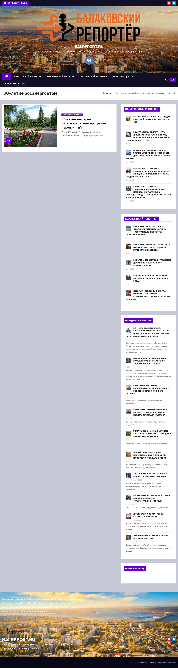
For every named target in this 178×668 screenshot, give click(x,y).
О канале (137, 662)
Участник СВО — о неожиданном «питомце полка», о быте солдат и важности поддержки (152, 434)
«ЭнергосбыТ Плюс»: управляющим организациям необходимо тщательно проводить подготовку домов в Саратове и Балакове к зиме (148, 192)
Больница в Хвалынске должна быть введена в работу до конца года (151, 278)
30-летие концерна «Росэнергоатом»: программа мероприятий (84, 123)
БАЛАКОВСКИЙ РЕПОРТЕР (61, 76)
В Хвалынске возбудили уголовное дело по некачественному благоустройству (152, 263)
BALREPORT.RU (89, 46)
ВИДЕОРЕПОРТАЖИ (15, 83)
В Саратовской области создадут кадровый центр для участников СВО (151, 119)
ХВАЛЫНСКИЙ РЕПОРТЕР (94, 76)
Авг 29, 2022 (71, 131)
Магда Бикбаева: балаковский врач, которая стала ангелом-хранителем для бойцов (149, 361)
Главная (107, 93)
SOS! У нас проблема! (124, 76)
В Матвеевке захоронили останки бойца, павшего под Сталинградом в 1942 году (151, 498)
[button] (166, 79)
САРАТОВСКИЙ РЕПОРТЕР (27, 76)
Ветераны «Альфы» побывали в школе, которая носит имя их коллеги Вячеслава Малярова (150, 412)
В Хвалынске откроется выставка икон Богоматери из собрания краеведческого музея (151, 247)
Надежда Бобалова (90, 131)
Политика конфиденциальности (162, 662)
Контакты (145, 662)
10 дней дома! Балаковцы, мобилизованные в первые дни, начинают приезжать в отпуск (150, 455)
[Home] (6, 76)
